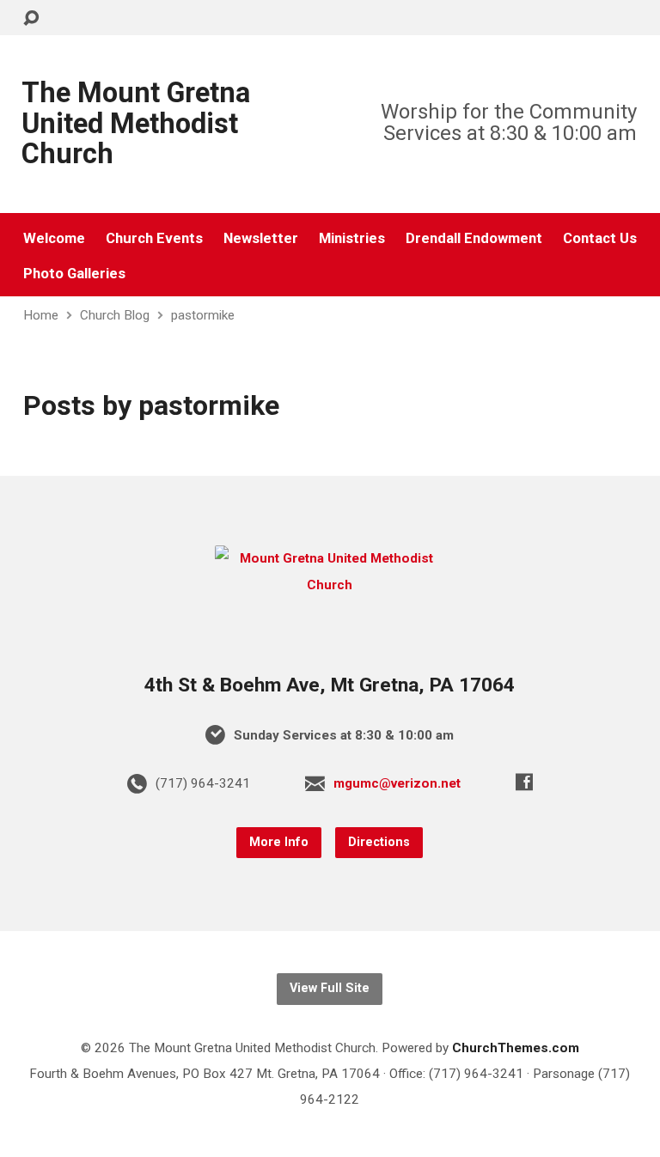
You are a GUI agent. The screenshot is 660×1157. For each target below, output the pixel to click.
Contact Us (600, 238)
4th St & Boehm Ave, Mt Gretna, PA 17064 (329, 685)
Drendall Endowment (474, 238)
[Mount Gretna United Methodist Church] (330, 585)
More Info (279, 842)
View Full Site (330, 988)
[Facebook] (524, 781)
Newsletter (260, 238)
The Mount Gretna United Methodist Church (135, 123)
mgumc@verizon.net (397, 783)
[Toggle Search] (31, 18)
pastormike (203, 315)
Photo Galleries (74, 273)
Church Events (154, 238)
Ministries (352, 238)
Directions (379, 842)
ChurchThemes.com (515, 1048)
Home (40, 315)
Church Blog (115, 315)
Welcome (54, 238)
